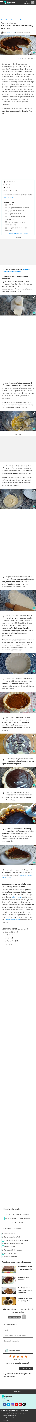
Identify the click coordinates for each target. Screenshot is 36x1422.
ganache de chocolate (12, 919)
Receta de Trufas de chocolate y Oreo (25, 1299)
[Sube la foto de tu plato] (24, 1317)
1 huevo (10, 204)
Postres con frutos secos (21, 1214)
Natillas (21, 1222)
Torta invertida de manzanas (13, 1250)
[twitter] (8, 1404)
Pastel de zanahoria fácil (12, 1237)
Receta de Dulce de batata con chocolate (25, 1268)
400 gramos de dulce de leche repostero (16, 229)
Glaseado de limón (10, 1253)
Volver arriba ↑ (18, 1391)
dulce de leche (17, 897)
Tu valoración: (18, 1360)
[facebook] (5, 1404)
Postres (8, 20)
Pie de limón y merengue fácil (13, 1243)
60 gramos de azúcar (14, 213)
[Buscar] (33, 2)
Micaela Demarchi (10, 33)
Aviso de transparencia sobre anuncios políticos (15, 1418)
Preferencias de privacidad (9, 1415)
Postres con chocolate (16, 20)
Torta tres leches (9, 1234)
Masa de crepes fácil (10, 1256)
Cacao (8, 1214)
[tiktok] (24, 1404)
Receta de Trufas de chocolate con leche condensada (25, 1290)
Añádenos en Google (27, 58)
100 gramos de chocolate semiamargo (15, 218)
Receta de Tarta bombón (23, 1278)
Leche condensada (11, 1218)
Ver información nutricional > (18, 233)
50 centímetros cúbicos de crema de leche (15, 223)
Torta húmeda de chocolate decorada (16, 1240)
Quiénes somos (24, 1410)
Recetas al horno (9, 197)
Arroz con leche (25, 1218)
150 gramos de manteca (15, 210)
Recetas (3, 20)
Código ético (6, 1420)
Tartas (14, 1222)
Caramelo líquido (9, 1246)
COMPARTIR (27, 4)
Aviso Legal (6, 1413)
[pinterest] (20, 1404)
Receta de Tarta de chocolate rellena (16, 270)
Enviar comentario (26, 1368)
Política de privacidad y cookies (18, 1413)
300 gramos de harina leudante (18, 207)
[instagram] (12, 1404)
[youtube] (16, 1404)
